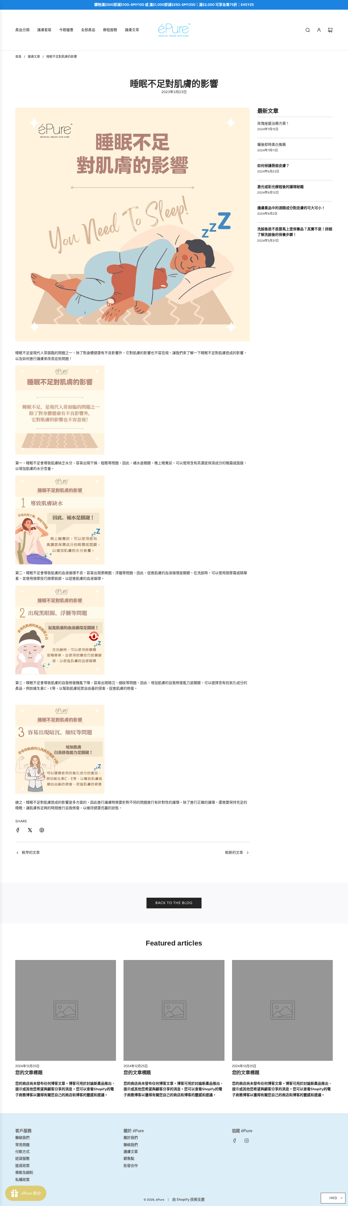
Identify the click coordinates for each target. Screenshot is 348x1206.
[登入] (319, 30)
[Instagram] (246, 1140)
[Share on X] (29, 830)
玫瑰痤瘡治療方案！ (273, 123)
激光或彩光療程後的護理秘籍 (280, 187)
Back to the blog (174, 903)
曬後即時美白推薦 (271, 144)
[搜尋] (307, 30)
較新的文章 (234, 852)
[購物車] (330, 30)
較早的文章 (31, 852)
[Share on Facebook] (17, 830)
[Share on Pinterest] (41, 830)
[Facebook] (234, 1140)
